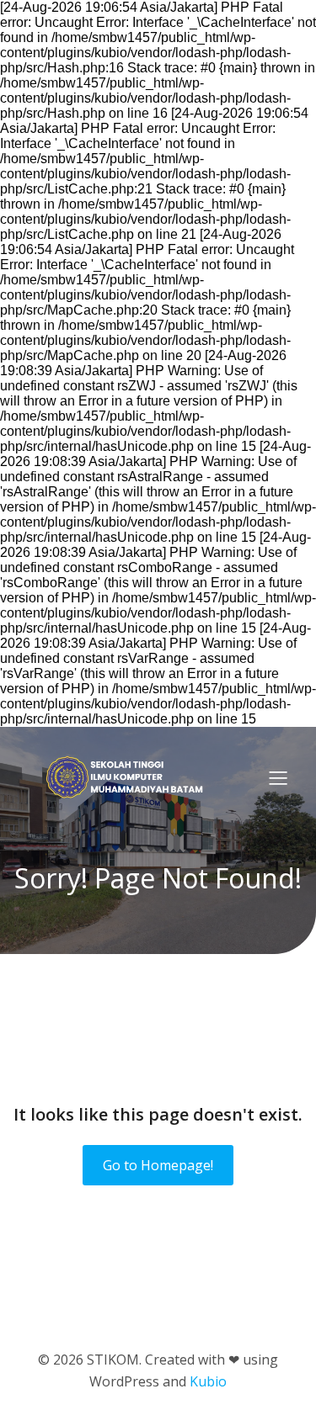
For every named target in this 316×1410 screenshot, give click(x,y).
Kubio (208, 1381)
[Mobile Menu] (278, 777)
